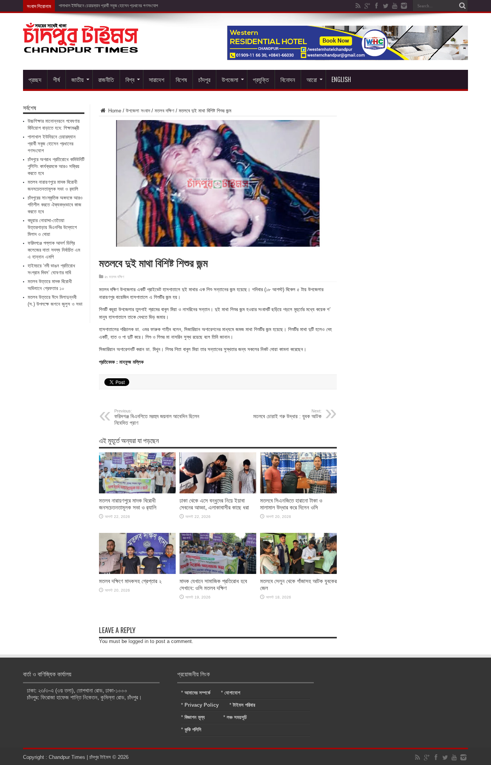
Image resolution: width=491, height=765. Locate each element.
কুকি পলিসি (193, 729)
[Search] (462, 6)
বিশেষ (181, 79)
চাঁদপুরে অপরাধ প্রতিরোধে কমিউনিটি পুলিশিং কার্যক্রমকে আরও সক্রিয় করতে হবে (56, 166)
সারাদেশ (156, 79)
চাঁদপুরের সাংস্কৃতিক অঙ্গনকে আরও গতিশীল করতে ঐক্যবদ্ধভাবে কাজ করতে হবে (55, 204)
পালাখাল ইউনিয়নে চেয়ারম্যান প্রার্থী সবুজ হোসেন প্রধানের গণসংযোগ (108, 5)
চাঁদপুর (204, 79)
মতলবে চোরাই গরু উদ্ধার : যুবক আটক (287, 414)
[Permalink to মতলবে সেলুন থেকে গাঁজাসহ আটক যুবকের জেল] (298, 572)
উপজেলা (230, 79)
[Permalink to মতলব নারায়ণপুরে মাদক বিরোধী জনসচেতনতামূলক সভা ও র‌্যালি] (137, 492)
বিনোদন (287, 79)
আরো (311, 79)
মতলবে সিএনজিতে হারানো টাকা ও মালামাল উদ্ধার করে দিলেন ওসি (291, 504)
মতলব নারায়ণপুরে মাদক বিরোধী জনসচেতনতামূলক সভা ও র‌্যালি (128, 504)
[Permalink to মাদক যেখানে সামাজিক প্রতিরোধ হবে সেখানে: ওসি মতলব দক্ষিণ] (218, 572)
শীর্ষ (56, 79)
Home (114, 111)
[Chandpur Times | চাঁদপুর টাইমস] (80, 47)
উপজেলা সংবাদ (138, 111)
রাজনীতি (106, 79)
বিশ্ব (129, 79)
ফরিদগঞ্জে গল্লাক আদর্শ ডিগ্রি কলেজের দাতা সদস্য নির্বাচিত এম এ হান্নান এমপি (54, 250)
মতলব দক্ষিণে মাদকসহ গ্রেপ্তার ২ (130, 581)
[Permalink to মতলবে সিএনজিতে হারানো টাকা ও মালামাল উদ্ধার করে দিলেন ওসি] (298, 492)
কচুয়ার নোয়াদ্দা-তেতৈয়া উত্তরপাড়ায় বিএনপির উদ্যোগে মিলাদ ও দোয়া (52, 227)
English (341, 79)
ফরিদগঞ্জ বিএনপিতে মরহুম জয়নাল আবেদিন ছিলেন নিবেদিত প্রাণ (156, 417)
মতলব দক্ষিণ (164, 111)
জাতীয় (77, 79)
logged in (138, 641)
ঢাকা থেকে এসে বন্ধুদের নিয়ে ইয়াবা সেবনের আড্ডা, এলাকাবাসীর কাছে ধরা (214, 504)
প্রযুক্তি (261, 79)
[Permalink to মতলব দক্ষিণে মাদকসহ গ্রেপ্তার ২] (137, 572)
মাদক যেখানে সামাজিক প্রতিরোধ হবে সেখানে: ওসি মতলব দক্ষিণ (213, 584)
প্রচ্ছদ (34, 79)
